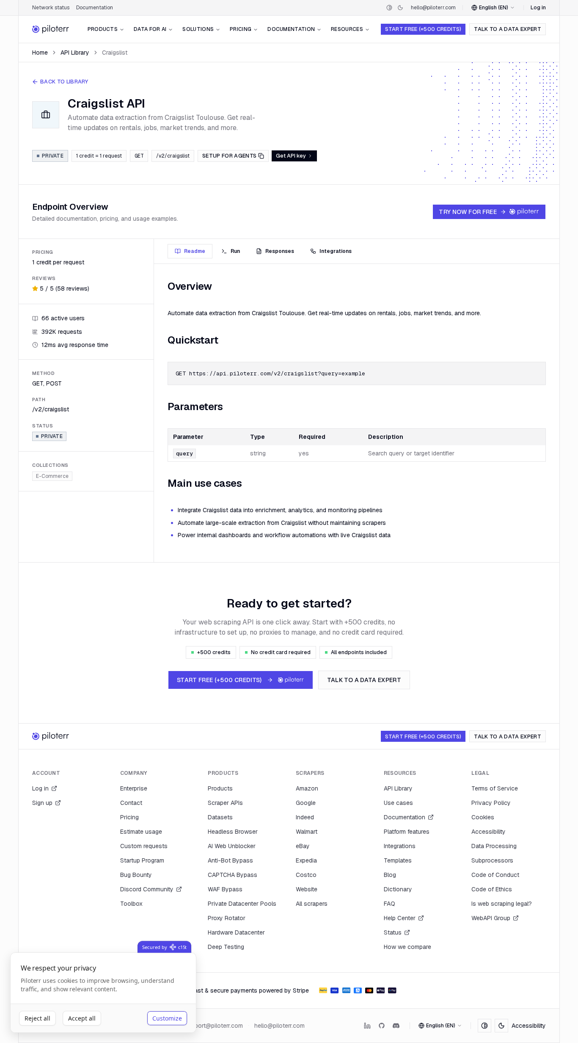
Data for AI (150, 29)
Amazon (307, 788)
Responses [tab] (279, 251)
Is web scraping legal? (501, 903)
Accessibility (488, 831)
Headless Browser (233, 831)
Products (103, 29)
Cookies (482, 817)
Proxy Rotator (226, 918)
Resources (347, 29)
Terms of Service (494, 788)
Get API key (291, 155)
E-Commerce (52, 475)
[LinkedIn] (367, 1025)
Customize (167, 1018)
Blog (390, 875)
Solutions (198, 29)
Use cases (398, 803)
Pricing (240, 29)
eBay (303, 846)
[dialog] (103, 992)
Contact (131, 803)
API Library (75, 52)
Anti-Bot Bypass (230, 860)
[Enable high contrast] (389, 7)
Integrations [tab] (335, 251)
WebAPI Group (490, 918)
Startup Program (142, 860)
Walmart (306, 831)
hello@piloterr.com (433, 7)
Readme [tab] (194, 251)
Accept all (82, 1018)
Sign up (42, 803)
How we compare (407, 947)
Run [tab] (235, 251)
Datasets (220, 817)
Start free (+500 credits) (423, 29)
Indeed (305, 817)
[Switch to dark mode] (400, 7)
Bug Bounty (136, 875)
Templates (398, 860)
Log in (538, 7)
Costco (306, 875)
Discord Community (146, 889)
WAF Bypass (225, 889)
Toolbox (131, 903)
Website (306, 889)
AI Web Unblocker (232, 846)
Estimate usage (141, 831)
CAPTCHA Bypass (232, 875)
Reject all (37, 1018)
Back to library (64, 81)
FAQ (389, 903)
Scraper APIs (225, 803)
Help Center (400, 918)
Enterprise (133, 788)
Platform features (406, 831)
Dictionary (398, 889)
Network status (50, 7)
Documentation (94, 7)
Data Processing (494, 846)
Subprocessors (492, 860)
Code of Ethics (491, 889)
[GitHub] (381, 1025)
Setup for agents (229, 155)
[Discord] (396, 1025)
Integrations (400, 846)
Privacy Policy (491, 803)
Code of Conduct (495, 875)
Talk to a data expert (507, 29)
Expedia (306, 860)
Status (393, 932)
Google (306, 803)
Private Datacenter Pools (242, 903)
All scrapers (312, 903)
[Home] (51, 29)
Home (40, 52)
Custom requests (144, 846)
